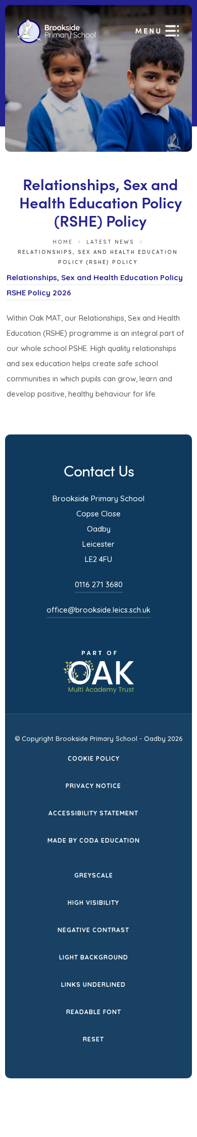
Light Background (93, 957)
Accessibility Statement (93, 813)
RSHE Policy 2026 (39, 294)
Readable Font (93, 1012)
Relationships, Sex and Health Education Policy (95, 279)
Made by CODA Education (93, 841)
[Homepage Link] (56, 41)
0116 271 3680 (99, 584)
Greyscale (93, 875)
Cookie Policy (94, 758)
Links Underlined (93, 984)
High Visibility (93, 902)
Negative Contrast (93, 930)
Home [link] (63, 242)
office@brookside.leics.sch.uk (98, 610)
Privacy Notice (93, 786)
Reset (93, 1039)
